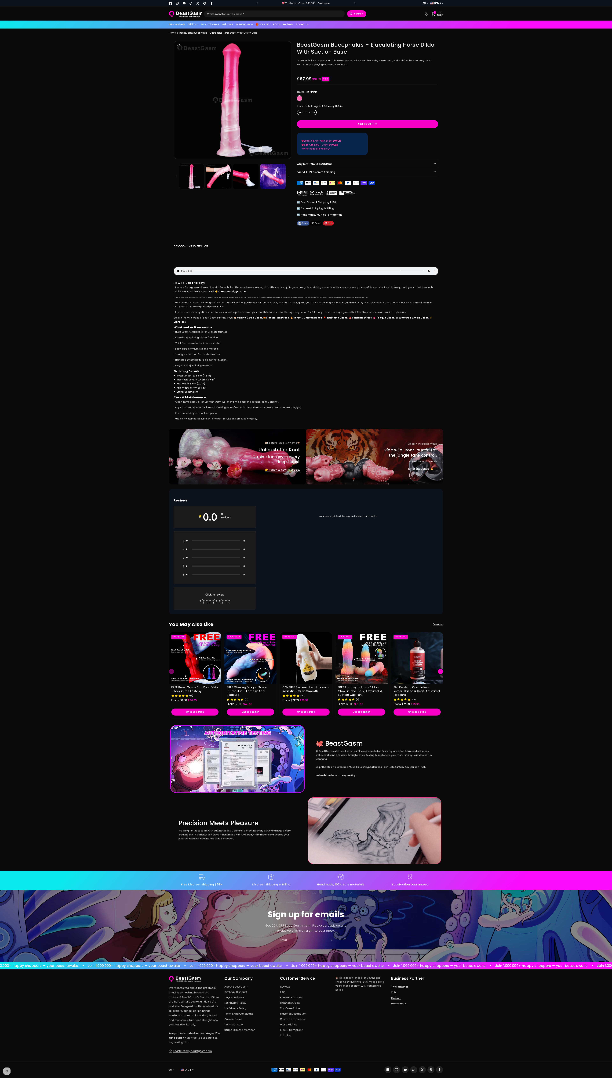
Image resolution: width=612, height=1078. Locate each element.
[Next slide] (354, 3)
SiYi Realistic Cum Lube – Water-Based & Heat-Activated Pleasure (416, 691)
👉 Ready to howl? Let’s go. (282, 470)
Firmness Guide (290, 1003)
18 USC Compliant (291, 1030)
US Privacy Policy (235, 1008)
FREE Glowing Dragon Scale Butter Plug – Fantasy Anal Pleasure (246, 691)
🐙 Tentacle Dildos (360, 317)
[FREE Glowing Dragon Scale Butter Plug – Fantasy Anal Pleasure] (250, 658)
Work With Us (288, 1024)
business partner (407, 978)
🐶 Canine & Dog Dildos (248, 317)
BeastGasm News (291, 997)
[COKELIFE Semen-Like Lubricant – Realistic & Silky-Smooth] (306, 658)
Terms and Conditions (238, 1014)
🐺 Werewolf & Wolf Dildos (412, 317)
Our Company (238, 978)
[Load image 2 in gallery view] (219, 176)
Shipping (285, 1035)
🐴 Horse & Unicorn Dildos (306, 317)
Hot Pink (299, 98)
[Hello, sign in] (426, 14)
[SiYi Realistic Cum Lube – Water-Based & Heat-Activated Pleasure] (417, 658)
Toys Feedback (234, 997)
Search (358, 13)
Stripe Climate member (239, 1030)
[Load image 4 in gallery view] (273, 176)
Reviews (285, 986)
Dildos (192, 24)
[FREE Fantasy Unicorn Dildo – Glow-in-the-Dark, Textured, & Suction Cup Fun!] (361, 658)
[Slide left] (176, 176)
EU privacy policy (235, 1003)
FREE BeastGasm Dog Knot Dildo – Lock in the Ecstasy (194, 689)
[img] (179, 695)
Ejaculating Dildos (277, 317)
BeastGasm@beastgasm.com (192, 1051)
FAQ (282, 992)
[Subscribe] (331, 939)
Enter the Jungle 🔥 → (422, 469)
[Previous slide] (257, 3)
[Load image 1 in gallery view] (191, 176)
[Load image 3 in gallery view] (246, 176)
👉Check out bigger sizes (231, 291)
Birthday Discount (235, 992)
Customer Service (297, 978)
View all (438, 624)
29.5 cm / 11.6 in (307, 112)
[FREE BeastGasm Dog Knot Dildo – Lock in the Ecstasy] (195, 658)
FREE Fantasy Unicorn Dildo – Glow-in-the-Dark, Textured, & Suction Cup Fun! (360, 691)
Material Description (293, 1014)
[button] (193, 25)
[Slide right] (288, 176)
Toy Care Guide (290, 1008)
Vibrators (180, 321)
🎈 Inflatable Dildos (335, 317)
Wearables (243, 24)
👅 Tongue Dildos (383, 317)
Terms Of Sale (233, 1024)
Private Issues (233, 1019)
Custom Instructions (293, 1019)
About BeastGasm (236, 986)
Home (172, 32)
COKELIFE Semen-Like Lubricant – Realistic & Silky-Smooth (306, 689)
